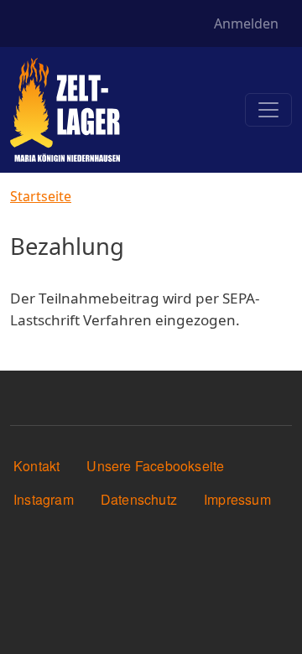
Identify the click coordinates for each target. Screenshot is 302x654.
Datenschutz (139, 499)
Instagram (43, 499)
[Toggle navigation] (268, 110)
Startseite (40, 196)
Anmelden (246, 23)
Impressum (237, 499)
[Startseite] (65, 110)
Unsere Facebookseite (155, 465)
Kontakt (36, 465)
